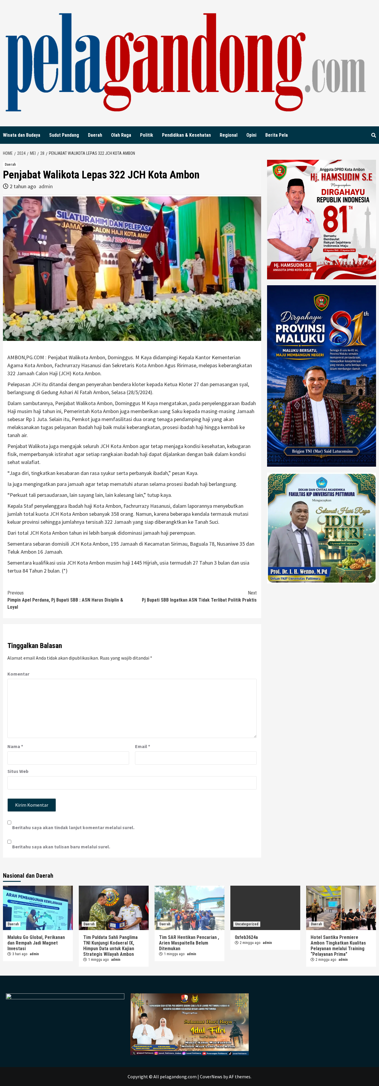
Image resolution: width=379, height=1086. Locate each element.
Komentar (18, 674)
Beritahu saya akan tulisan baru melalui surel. (61, 847)
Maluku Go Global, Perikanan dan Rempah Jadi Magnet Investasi (36, 942)
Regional (228, 135)
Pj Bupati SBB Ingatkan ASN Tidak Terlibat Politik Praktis (199, 596)
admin (46, 186)
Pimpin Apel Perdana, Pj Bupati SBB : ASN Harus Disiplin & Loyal (65, 600)
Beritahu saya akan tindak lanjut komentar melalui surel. (73, 827)
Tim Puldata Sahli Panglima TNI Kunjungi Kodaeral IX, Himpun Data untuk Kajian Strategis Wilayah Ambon (110, 945)
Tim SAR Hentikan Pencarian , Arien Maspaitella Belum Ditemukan (189, 942)
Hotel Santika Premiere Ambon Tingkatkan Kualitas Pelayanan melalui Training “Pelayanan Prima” (338, 945)
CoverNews (211, 1076)
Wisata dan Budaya (21, 135)
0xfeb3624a (246, 937)
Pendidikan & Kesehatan (186, 135)
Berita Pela (276, 135)
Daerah (95, 135)
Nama (15, 746)
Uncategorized (246, 924)
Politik (146, 135)
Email (142, 746)
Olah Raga (121, 135)
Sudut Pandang (64, 135)
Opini (251, 135)
